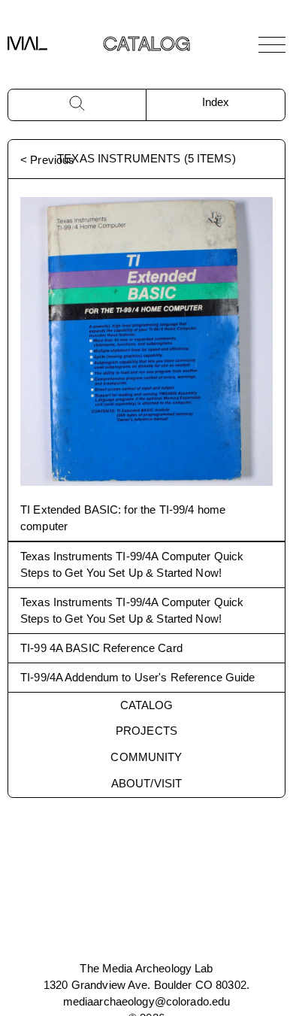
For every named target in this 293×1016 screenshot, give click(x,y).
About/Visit (146, 783)
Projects (146, 730)
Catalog (147, 705)
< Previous (47, 159)
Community (146, 757)
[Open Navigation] (271, 44)
